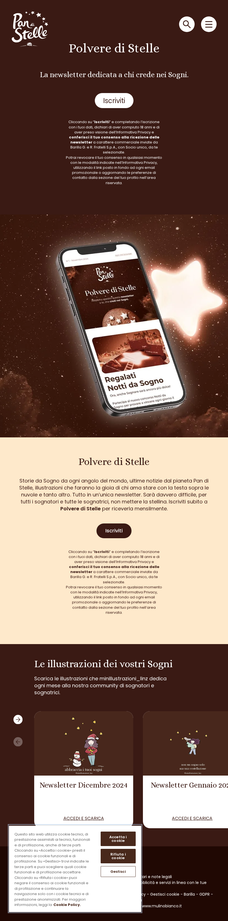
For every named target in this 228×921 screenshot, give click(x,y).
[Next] (18, 719)
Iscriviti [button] (114, 100)
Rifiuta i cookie (118, 856)
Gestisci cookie (164, 894)
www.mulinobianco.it (162, 906)
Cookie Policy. (67, 904)
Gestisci (118, 871)
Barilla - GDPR (197, 894)
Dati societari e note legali (146, 876)
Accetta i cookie (118, 838)
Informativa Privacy (133, 132)
